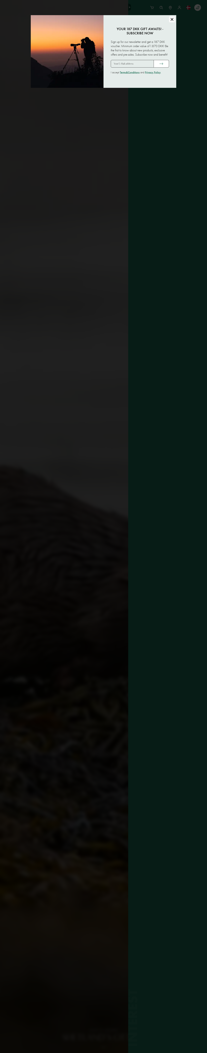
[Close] (172, 19)
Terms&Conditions (130, 72)
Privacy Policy (153, 72)
